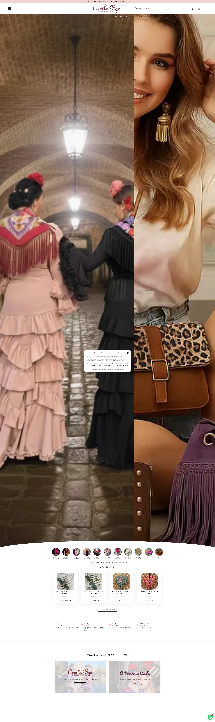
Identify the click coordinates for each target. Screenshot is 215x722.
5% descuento (61, 625)
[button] (128, 353)
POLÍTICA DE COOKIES (97, 369)
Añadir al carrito (65, 600)
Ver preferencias (122, 365)
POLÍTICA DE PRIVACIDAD (110, 369)
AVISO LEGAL (120, 369)
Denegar (107, 365)
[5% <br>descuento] (54, 624)
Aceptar (93, 365)
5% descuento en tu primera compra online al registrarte (107, 1)
